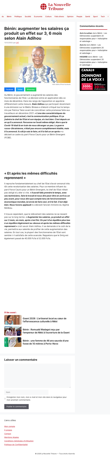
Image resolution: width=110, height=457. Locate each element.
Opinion (70, 16)
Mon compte (9, 426)
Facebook (9, 89)
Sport (95, 16)
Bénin (9, 16)
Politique (18, 16)
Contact (7, 434)
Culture (48, 16)
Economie (38, 16)
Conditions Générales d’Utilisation (19, 441)
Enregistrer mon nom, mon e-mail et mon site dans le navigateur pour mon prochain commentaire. (37, 398)
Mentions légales (11, 437)
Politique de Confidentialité (16, 445)
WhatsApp (31, 89)
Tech (103, 16)
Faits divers (59, 16)
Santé (87, 16)
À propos (8, 430)
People (79, 16)
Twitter (20, 89)
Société (28, 16)
